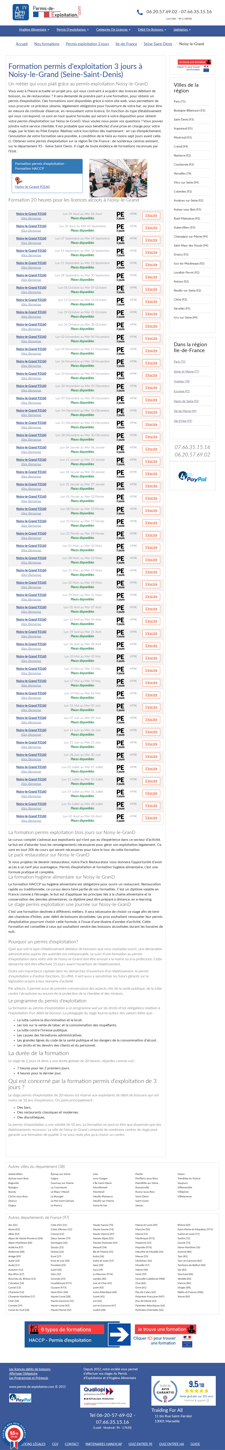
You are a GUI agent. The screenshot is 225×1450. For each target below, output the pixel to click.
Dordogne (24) (59, 1242)
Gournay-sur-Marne (62, 1183)
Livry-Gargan (100, 1178)
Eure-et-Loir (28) (60, 1260)
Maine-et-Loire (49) (146, 1225)
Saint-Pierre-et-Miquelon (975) (195, 1229)
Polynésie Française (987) (149, 1296)
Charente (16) (16, 1292)
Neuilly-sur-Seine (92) (187, 290)
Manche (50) (142, 1229)
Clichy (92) (180, 299)
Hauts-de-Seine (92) (186, 401)
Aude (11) (14, 1265)
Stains (181, 1174)
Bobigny (13, 1187)
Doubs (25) (57, 1247)
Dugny (12, 1205)
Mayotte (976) (143, 1247)
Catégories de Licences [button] (112, 29)
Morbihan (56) (143, 1260)
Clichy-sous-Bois (18, 1196)
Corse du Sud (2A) (18, 1310)
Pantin (139, 1174)
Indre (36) (98, 1256)
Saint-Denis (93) (184, 119)
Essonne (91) (182, 391)
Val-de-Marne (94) (185, 411)
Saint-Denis (142, 1196)
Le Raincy (56, 1205)
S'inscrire (151, 215)
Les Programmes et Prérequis (28, 1378)
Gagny (54, 1178)
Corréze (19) (15, 1305)
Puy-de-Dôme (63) (145, 1301)
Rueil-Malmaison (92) (187, 218)
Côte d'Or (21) (59, 1225)
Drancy (12, 1201)
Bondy (12, 1192)
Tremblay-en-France (189, 1178)
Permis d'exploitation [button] (72, 29)
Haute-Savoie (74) (103, 1229)
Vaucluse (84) (185, 1274)
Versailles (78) (182, 173)
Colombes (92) (183, 191)
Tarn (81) (183, 1256)
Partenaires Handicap (103, 1444)
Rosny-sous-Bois (145, 1192)
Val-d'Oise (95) (183, 421)
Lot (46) (97, 1301)
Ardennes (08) (16, 1251)
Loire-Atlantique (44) (105, 1292)
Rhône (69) (184, 1225)
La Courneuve (59, 1187)
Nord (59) (140, 1274)
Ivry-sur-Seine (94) (185, 317)
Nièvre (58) (141, 1269)
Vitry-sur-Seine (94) (186, 182)
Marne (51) (141, 1234)
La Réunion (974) (103, 1274)
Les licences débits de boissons (30, 1369)
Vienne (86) (184, 1283)
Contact (72, 1444)
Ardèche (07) (15, 1247)
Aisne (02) (14, 1229)
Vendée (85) (184, 1278)
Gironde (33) (58, 1278)
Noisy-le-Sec (100, 1205)
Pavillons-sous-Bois (146, 1178)
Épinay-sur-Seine (60, 1174)
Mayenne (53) (143, 1242)
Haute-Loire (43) (60, 1305)
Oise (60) (140, 1283)
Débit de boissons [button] (151, 29)
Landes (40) (99, 1278)
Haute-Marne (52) (61, 1310)
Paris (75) (179, 101)
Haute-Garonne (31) (62, 1301)
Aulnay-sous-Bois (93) (187, 209)
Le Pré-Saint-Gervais (62, 1201)
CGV (55, 1444)
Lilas (95, 1174)
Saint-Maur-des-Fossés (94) (191, 245)
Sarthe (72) (184, 1238)
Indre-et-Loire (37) (103, 1260)
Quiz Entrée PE (140, 1444)
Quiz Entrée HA (171, 1444)
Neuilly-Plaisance (103, 1196)
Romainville (142, 1187)
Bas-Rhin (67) (16, 1274)
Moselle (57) (142, 1265)
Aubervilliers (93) (184, 227)
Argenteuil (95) (183, 128)
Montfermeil (100, 1187)
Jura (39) (98, 1269)
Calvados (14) (16, 1283)
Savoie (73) (184, 1242)
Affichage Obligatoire (23, 1373)
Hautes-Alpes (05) (103, 1238)
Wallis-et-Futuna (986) (190, 1292)
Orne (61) (140, 1287)
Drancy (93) (181, 254)
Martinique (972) (145, 1238)
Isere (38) (98, 1265)
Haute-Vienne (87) (103, 1234)
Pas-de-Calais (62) (145, 1292)
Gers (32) (56, 1274)
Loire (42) (98, 1287)
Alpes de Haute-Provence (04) (25, 1238)
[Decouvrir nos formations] (193, 65)
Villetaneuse (185, 1196)
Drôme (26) (57, 1251)
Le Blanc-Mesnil (60, 1192)
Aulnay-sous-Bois (18, 1178)
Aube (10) (14, 1260)
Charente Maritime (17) (21, 1296)
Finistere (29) (58, 1265)
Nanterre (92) (182, 155)
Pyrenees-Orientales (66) (149, 1310)
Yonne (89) (184, 1296)
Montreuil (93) (183, 137)
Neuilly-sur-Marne (103, 1201)
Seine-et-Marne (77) (186, 371)
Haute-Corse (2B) (61, 1296)
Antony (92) (181, 281)
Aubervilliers (15, 1174)
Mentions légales (30, 1444)
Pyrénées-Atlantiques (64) (150, 1305)
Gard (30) (56, 1269)
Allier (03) (13, 1234)
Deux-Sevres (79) (60, 1238)
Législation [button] (181, 29)
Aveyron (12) (15, 1269)
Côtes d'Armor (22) (61, 1229)
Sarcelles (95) (182, 308)
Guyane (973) (58, 1287)
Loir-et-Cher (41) (102, 1283)
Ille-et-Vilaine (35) (103, 1251)
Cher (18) (13, 1301)
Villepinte (183, 1192)
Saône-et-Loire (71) (189, 1234)
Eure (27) (56, 1256)
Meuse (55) (141, 1256)
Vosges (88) (184, 1287)
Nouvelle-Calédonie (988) (150, 1278)
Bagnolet (13, 1183)
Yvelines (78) (182, 381)
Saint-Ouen (142, 1201)
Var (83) (182, 1269)
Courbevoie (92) (184, 164)
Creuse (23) (57, 1234)
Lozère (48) (99, 1310)
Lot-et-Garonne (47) (104, 1305)
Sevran (139, 1205)
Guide (195, 1444)
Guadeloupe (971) (61, 1283)
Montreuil (98, 1192)
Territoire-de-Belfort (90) (191, 1265)
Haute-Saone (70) (103, 1225)
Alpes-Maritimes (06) (20, 1242)
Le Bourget (57, 1196)
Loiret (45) (99, 1296)
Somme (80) (184, 1251)
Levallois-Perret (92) (186, 272)
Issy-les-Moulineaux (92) (189, 263)
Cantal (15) (14, 1287)
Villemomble (185, 1187)
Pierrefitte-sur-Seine (146, 1183)
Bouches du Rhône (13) (22, 1278)
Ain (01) (12, 1225)
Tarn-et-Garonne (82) (190, 1260)
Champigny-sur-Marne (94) (191, 236)
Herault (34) (100, 1247)
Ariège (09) (14, 1256)
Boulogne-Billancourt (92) (189, 110)
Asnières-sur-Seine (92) (188, 200)
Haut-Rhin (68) (59, 1292)
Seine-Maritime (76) (189, 1247)
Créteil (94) (181, 146)
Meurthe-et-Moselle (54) (149, 1251)
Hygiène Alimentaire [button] (33, 29)
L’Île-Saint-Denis (102, 1183)
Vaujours (183, 1183)
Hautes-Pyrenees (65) (105, 1242)
